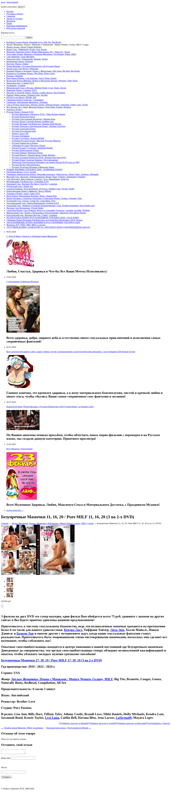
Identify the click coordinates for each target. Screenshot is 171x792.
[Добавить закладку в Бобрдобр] (130, 723)
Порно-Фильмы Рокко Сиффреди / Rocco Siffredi (28, 191)
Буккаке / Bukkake (14, 76)
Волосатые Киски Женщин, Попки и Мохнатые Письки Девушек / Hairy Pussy (42, 81)
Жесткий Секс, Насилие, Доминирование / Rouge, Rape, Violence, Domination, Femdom (45, 177)
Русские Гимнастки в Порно (25, 143)
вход (3, 2)
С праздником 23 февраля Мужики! (22, 281)
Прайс (9, 23)
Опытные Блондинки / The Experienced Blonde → (68, 728)
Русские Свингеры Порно (24, 129)
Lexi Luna (52, 717)
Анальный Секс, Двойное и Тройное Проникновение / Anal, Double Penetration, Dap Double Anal (50, 205)
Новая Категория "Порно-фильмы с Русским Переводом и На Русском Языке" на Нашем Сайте (50, 406)
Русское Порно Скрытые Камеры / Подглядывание (35, 160)
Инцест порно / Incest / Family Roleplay (24, 47)
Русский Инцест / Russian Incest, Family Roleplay (34, 155)
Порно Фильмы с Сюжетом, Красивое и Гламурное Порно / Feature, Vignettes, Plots (44, 198)
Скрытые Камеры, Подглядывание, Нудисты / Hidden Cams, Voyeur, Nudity (40, 189)
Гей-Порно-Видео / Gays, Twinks (21, 172)
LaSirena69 (124, 717)
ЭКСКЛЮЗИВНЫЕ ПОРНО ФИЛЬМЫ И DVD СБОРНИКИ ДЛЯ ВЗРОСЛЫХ (43, 222)
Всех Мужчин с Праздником (19, 449)
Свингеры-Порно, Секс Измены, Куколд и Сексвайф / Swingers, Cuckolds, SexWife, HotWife (48, 210)
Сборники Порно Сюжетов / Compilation (24, 100)
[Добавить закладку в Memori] (73, 723)
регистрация (12, 2)
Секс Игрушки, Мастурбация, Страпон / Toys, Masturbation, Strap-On (37, 179)
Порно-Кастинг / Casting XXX (20, 83)
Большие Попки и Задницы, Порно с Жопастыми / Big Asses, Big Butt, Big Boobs (43, 71)
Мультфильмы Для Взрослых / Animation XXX (27, 181)
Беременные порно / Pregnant (19, 61)
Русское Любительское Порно (25, 150)
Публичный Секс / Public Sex (19, 186)
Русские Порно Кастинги (23, 117)
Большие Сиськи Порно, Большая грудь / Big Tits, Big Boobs (33, 42)
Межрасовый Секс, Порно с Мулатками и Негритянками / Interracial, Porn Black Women (46, 213)
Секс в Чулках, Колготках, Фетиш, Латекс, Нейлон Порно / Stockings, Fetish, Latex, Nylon (47, 105)
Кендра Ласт (73, 630)
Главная (4, 523)
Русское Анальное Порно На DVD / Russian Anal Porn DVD (39, 157)
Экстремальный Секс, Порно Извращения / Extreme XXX (32, 203)
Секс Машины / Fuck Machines (20, 57)
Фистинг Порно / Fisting (17, 64)
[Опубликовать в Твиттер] (157, 723)
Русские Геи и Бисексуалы (24, 131)
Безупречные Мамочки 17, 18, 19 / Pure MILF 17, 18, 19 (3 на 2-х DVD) (51, 660)
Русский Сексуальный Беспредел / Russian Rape (33, 119)
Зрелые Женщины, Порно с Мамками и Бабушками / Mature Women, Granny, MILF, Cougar (52, 523)
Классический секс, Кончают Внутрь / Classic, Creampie (31, 215)
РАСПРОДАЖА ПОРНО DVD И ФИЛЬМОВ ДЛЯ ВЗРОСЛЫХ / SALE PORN (42, 217)
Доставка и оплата (14, 14)
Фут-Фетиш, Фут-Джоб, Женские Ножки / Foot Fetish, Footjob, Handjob (38, 107)
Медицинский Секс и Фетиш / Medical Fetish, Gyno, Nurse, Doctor (36, 88)
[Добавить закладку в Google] (101, 723)
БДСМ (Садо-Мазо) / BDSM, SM (21, 97)
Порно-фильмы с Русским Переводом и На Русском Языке (33, 66)
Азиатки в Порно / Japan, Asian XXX (23, 193)
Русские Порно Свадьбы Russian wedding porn (33, 121)
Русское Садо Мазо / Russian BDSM (28, 138)
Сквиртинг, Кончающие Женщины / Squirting (27, 102)
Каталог (10, 11)
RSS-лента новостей (15, 28)
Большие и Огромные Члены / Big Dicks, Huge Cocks (30, 73)
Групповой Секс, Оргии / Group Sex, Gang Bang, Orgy (31, 201)
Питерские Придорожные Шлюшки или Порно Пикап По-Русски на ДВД (45, 162)
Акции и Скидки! (14, 18)
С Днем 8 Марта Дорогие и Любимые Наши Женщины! (31, 236)
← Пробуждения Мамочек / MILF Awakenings (22, 728)
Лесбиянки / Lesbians (16, 85)
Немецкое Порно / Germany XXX (21, 90)
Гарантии (10, 16)
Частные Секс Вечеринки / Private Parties (24, 208)
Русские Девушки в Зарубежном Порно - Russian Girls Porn (38, 126)
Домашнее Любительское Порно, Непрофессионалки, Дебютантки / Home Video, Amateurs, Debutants (52, 174)
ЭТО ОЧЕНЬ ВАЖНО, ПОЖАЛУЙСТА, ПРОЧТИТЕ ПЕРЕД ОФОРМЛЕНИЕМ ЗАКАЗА (48, 227)
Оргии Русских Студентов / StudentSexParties (32, 148)
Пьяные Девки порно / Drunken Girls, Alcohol (26, 95)
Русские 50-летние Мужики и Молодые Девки (33, 167)
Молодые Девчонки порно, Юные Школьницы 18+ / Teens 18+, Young (38, 52)
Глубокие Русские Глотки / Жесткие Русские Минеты (36, 141)
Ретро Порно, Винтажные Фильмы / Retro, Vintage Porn (31, 196)
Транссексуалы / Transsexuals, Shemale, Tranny (27, 59)
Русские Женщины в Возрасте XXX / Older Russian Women (38, 114)
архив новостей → (14, 510)
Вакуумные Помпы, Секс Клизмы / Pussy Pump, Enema (31, 78)
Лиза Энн (117, 630)
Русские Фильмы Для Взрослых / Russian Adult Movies (36, 124)
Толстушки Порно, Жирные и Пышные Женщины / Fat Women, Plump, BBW (41, 54)
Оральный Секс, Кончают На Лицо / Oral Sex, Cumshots (31, 184)
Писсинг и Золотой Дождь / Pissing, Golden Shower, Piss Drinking (35, 93)
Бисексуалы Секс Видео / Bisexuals (22, 69)
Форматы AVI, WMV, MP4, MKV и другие (25, 225)
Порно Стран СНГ (20, 133)
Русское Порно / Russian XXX (20, 112)
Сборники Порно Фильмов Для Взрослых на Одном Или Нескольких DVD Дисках (44, 220)
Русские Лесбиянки (21, 136)
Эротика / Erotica (14, 109)
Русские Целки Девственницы (26, 165)
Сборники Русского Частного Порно (28, 145)
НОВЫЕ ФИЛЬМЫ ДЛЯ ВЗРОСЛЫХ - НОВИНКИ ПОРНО (34, 169)
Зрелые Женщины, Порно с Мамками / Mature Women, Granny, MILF (62, 679)
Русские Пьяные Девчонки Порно (27, 153)
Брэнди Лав (25, 633)
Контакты (10, 21)
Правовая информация (16, 26)
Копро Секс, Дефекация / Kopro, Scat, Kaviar (26, 49)
